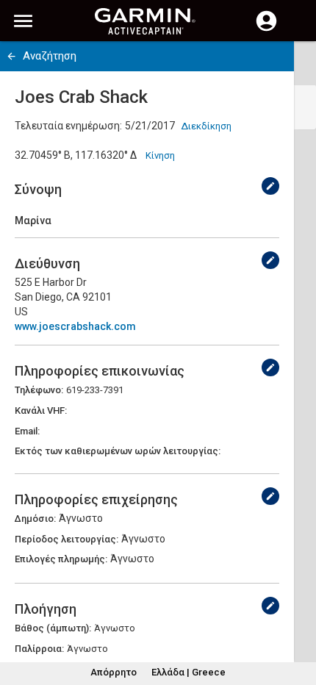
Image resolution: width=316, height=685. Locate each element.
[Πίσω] (11, 56)
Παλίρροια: (39, 648)
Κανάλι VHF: (41, 410)
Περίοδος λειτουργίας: (66, 539)
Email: (27, 431)
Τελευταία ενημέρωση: (68, 126)
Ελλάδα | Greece (188, 672)
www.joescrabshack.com (75, 326)
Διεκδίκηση (206, 126)
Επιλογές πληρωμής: (61, 558)
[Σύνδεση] (266, 29)
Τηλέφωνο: (39, 389)
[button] (298, 618)
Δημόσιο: (35, 518)
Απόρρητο (113, 672)
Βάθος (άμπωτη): (53, 628)
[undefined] (270, 186)
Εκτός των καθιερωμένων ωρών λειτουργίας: (117, 450)
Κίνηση (160, 155)
